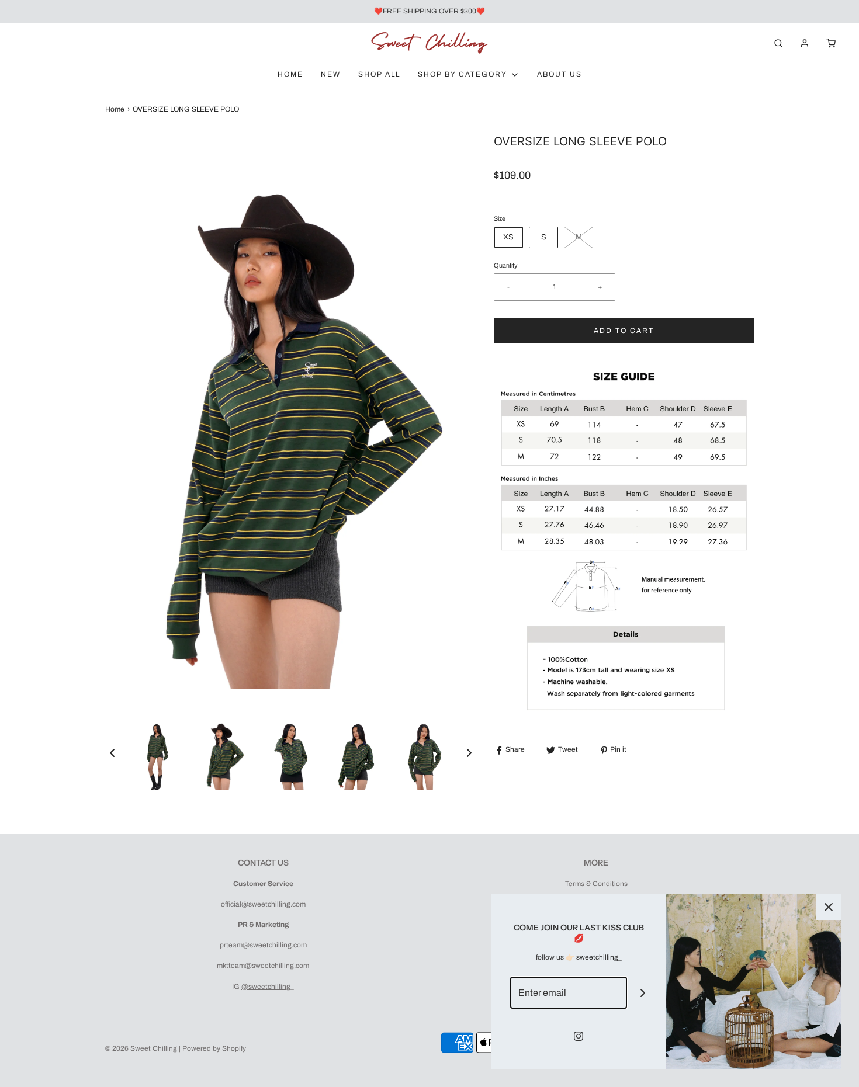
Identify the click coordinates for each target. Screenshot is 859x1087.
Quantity (505, 265)
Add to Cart (624, 331)
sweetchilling (597, 957)
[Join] (643, 993)
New (331, 74)
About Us (559, 74)
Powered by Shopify (214, 1048)
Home (290, 74)
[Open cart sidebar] (830, 43)
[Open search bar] (778, 43)
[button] (112, 753)
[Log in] (805, 43)
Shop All (379, 74)
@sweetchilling (265, 986)
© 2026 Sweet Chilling (141, 1048)
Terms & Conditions (596, 884)
